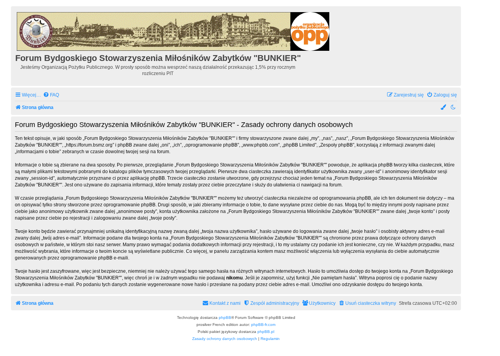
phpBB (225, 317)
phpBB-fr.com (263, 324)
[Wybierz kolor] (443, 107)
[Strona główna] (173, 30)
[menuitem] (51, 95)
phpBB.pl (265, 331)
